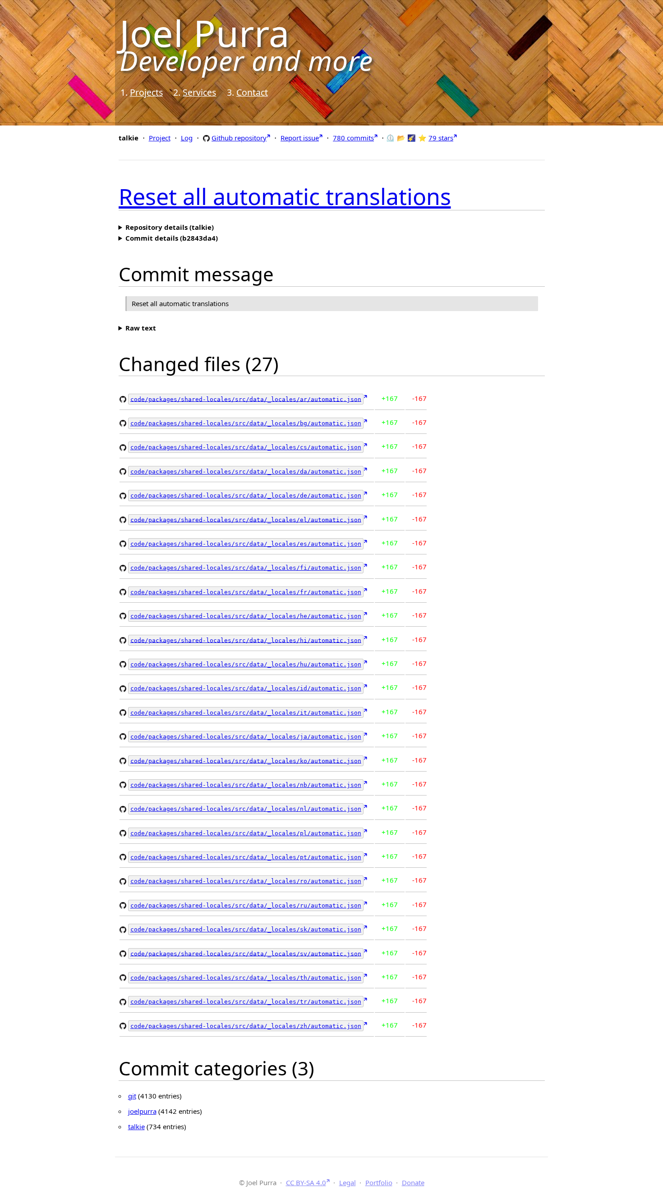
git (132, 1095)
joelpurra (142, 1111)
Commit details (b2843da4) (171, 237)
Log (187, 137)
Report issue (300, 137)
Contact (252, 92)
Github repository (239, 137)
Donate (413, 1182)
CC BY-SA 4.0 (306, 1182)
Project (159, 137)
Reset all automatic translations (285, 196)
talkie (136, 1126)
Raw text (140, 327)
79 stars (440, 137)
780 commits (353, 137)
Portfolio (378, 1182)
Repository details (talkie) (169, 227)
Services (199, 92)
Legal (347, 1182)
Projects (146, 92)
